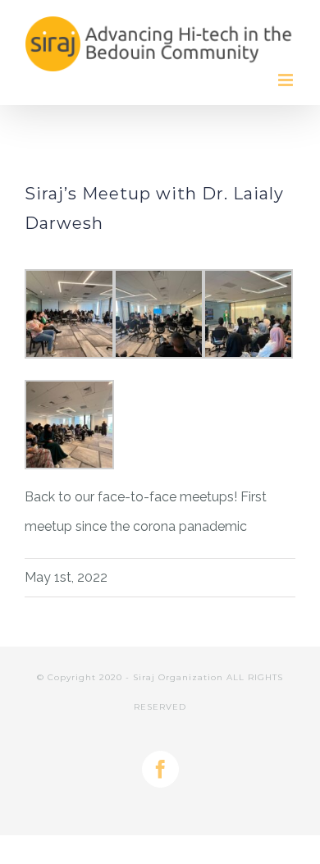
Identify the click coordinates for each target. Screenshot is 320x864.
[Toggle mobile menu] (286, 80)
